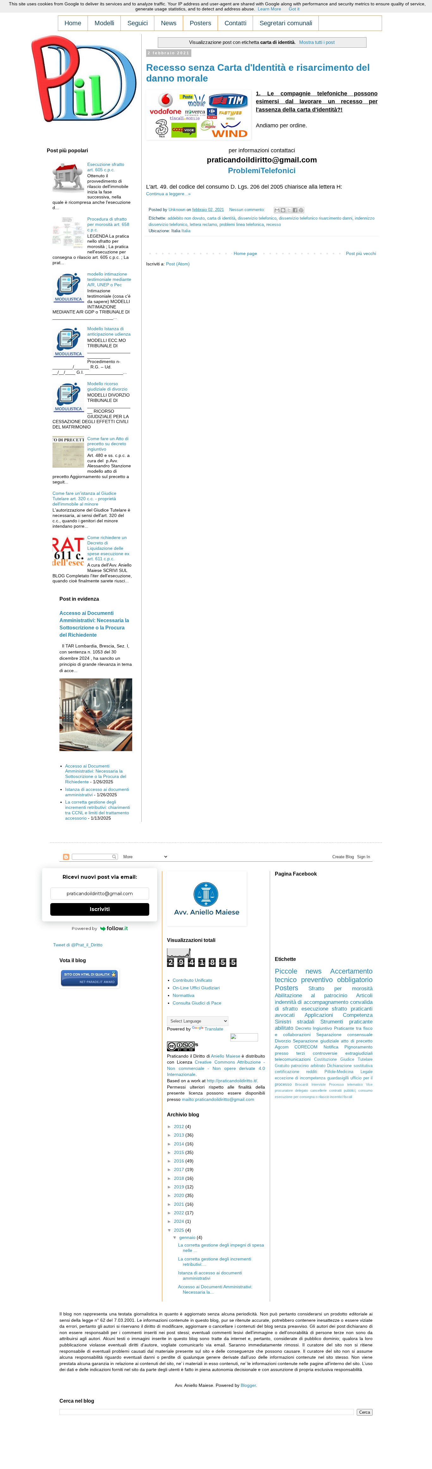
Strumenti (331, 1022)
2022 (179, 1212)
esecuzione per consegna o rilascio (302, 1097)
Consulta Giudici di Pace (197, 1002)
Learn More (269, 8)
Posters (286, 988)
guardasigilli (338, 1078)
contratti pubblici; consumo (351, 1090)
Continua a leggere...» (168, 193)
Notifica (331, 1046)
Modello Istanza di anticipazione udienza (109, 331)
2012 (179, 1126)
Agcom (282, 1046)
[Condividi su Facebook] (295, 210)
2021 (179, 1204)
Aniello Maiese (225, 1056)
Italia (186, 231)
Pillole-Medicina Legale (348, 1072)
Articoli (364, 995)
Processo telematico (345, 1084)
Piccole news (298, 971)
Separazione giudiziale (316, 1040)
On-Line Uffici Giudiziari (196, 987)
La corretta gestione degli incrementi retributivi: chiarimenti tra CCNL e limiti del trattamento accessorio (97, 809)
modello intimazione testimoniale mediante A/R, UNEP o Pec (109, 279)
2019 (179, 1186)
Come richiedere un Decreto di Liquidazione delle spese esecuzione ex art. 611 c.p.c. (108, 548)
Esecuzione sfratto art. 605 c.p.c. (105, 167)
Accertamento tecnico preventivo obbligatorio (324, 975)
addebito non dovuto (186, 218)
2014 (179, 1143)
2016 (179, 1160)
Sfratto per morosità (340, 989)
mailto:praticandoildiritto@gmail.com (218, 1099)
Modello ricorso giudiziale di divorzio (107, 386)
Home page (245, 253)
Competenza (358, 1015)
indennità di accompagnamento (312, 1002)
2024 (179, 1221)
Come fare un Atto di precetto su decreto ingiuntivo (107, 444)
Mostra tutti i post (316, 42)
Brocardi (301, 1084)
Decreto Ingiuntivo (313, 1028)
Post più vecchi (361, 253)
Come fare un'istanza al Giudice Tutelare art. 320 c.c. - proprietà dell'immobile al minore (84, 499)
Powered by (84, 928)
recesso (273, 224)
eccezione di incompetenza (300, 1078)
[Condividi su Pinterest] (301, 210)
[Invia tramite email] (277, 210)
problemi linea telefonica (241, 224)
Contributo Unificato (192, 980)
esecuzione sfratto (324, 1009)
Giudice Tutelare (356, 1059)
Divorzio (283, 1040)
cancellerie (318, 1090)
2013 (179, 1135)
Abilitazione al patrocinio (311, 995)
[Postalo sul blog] (283, 210)
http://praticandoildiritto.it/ (232, 1080)
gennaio (188, 1237)
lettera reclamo (203, 224)
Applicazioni (319, 1015)
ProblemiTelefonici (262, 170)
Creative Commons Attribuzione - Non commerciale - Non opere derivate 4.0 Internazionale (216, 1068)
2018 (179, 1178)
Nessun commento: (247, 210)
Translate (214, 1028)
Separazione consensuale (344, 1034)
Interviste (319, 1084)
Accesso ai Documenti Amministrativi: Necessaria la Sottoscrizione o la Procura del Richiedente (95, 773)
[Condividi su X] (289, 210)
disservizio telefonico (257, 218)
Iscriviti (100, 909)
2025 (179, 1230)
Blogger (248, 1385)
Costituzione (325, 1059)
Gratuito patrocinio (292, 1066)
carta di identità (221, 218)
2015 (179, 1152)
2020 (179, 1195)
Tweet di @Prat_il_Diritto (77, 944)
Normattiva (183, 995)
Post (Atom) (178, 263)
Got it (294, 8)
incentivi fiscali (341, 1097)
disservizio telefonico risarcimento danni (315, 218)
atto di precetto (357, 1040)
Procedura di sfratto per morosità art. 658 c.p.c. (108, 224)
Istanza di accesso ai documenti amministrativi (210, 1275)
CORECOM (306, 1046)
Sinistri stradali (295, 1022)
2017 (179, 1169)
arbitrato (318, 1066)
